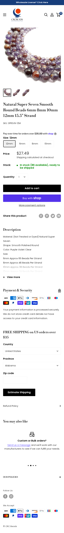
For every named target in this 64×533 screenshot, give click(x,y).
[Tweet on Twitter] (53, 216)
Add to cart (32, 188)
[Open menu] (4, 15)
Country (8, 344)
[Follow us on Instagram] (11, 496)
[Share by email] (59, 216)
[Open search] (46, 14)
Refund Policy (10, 405)
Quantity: (9, 176)
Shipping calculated (28, 157)
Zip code (8, 373)
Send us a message (18, 445)
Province (8, 358)
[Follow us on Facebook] (5, 496)
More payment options (32, 205)
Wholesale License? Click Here (32, 2)
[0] (58, 15)
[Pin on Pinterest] (47, 216)
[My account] (52, 14)
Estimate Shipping (19, 392)
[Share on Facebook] (41, 216)
